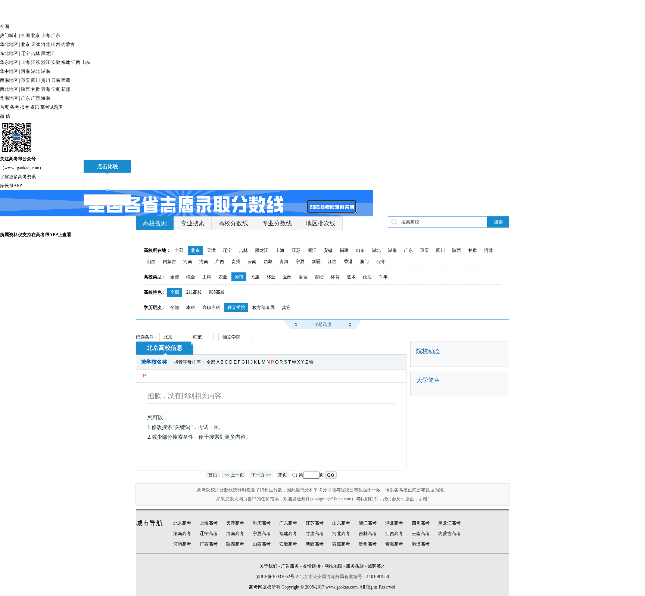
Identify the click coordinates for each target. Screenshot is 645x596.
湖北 (35, 71)
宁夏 (55, 89)
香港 (348, 261)
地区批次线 (321, 223)
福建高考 (288, 533)
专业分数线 (277, 223)
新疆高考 (315, 544)
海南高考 (235, 533)
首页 (4, 107)
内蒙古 (68, 44)
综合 (190, 277)
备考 (14, 107)
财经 (319, 277)
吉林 (35, 53)
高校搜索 (155, 223)
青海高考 (394, 544)
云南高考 (421, 533)
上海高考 (209, 523)
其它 (286, 307)
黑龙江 (47, 53)
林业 (271, 277)
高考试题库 (51, 107)
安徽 (55, 62)
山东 (85, 62)
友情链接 (312, 566)
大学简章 (428, 380)
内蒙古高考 (449, 533)
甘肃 (35, 89)
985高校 (217, 292)
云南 (55, 80)
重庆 (25, 80)
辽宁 (25, 53)
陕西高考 (235, 544)
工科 (206, 277)
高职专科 (211, 307)
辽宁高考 (209, 533)
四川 (35, 80)
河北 (45, 44)
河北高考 (341, 533)
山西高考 (262, 544)
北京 (35, 35)
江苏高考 (315, 523)
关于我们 (268, 566)
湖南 (45, 71)
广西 (35, 98)
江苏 (35, 62)
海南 (45, 98)
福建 (65, 62)
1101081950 (378, 576)
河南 (25, 71)
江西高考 (394, 533)
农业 (222, 277)
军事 (383, 277)
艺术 (351, 277)
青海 (45, 89)
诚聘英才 (377, 566)
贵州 (45, 80)
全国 (25, 35)
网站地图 (333, 566)
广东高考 (288, 523)
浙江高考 (368, 523)
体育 (335, 277)
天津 (35, 44)
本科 (190, 307)
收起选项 (322, 324)
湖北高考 (394, 523)
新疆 (65, 89)
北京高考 (182, 523)
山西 (55, 44)
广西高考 (209, 544)
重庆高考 (262, 523)
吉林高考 (368, 533)
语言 (303, 277)
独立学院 (236, 307)
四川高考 (421, 523)
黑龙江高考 (449, 523)
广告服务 (290, 566)
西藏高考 (341, 544)
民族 (254, 277)
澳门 (364, 261)
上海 (45, 35)
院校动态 (428, 351)
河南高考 (182, 544)
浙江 (45, 62)
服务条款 (355, 566)
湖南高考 (182, 533)
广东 (55, 35)
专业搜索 (193, 223)
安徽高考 (288, 544)
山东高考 (341, 523)
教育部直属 (263, 307)
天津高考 (235, 523)
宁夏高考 (262, 533)
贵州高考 (368, 544)
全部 (179, 250)
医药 (287, 277)
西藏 (65, 80)
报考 (24, 107)
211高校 (194, 292)
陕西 (25, 89)
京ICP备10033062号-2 (277, 576)
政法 (367, 277)
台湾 (380, 261)
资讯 (34, 107)
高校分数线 (233, 223)
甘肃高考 (315, 533)
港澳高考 (421, 544)
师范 (238, 277)
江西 (75, 62)
